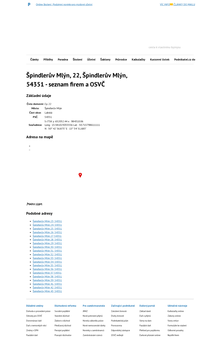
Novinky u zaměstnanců (93, 330)
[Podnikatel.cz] (30, 4)
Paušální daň (32, 335)
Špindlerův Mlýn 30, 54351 (47, 247)
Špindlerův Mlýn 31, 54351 (47, 250)
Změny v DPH (32, 330)
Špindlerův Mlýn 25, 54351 (47, 228)
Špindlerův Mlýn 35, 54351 (47, 265)
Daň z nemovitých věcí (36, 325)
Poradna (63, 59)
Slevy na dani (145, 320)
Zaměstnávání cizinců (92, 335)
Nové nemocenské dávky (94, 325)
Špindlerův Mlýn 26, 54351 (47, 232)
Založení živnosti (119, 311)
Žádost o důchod (62, 320)
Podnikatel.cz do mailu (188, 59)
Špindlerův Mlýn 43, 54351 (47, 291)
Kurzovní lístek (159, 59)
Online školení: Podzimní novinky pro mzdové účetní (64, 4)
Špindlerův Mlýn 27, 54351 (47, 236)
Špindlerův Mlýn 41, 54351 (47, 283)
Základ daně (145, 311)
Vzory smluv (173, 320)
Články (34, 59)
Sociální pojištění (62, 311)
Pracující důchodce (63, 335)
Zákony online (174, 316)
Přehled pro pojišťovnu (149, 330)
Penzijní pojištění (62, 330)
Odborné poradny (175, 330)
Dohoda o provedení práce (38, 311)
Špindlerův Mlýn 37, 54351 (47, 272)
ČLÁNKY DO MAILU (184, 4)
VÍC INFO (165, 4)
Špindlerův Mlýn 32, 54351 (47, 254)
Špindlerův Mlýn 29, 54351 (47, 243)
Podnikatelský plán (119, 320)
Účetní (91, 59)
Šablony (105, 59)
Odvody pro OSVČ (34, 316)
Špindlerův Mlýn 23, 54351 (47, 221)
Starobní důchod (62, 316)
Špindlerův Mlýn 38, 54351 (47, 276)
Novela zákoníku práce (93, 320)
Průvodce (121, 59)
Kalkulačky (138, 59)
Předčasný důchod (63, 325)
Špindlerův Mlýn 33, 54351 (47, 258)
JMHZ (85, 311)
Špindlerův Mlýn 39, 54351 (47, 280)
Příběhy (48, 59)
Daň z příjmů (145, 316)
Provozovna (116, 325)
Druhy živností (117, 316)
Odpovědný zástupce (120, 330)
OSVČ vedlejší (117, 335)
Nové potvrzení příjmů (93, 316)
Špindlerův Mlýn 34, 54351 (47, 261)
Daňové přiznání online (149, 335)
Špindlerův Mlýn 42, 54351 (47, 287)
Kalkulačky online (176, 311)
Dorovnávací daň (34, 320)
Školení (77, 59)
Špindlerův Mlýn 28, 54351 (47, 239)
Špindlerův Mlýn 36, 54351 (47, 269)
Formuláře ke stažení (177, 325)
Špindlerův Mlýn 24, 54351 (47, 224)
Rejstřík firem (173, 335)
